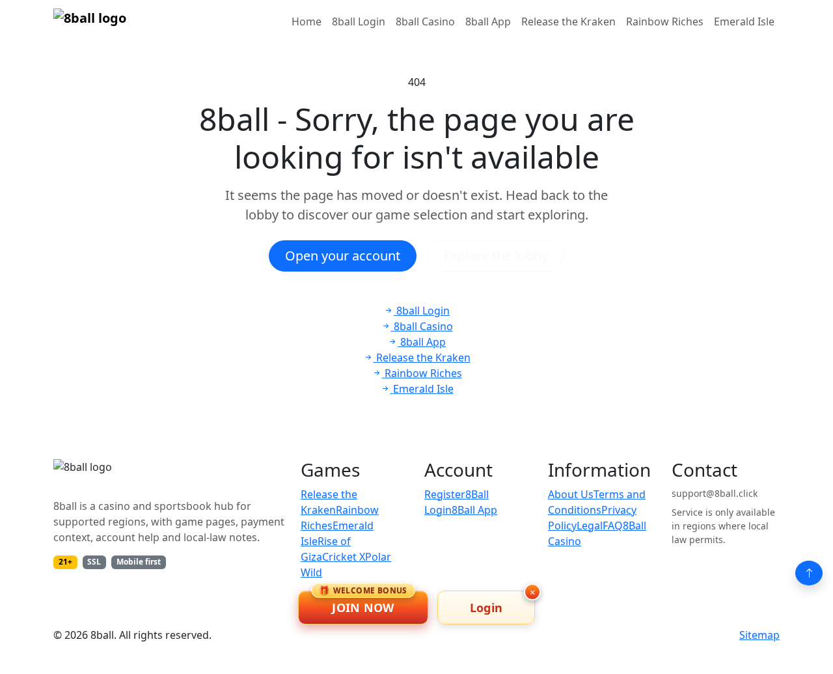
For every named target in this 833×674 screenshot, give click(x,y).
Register (444, 494)
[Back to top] (809, 573)
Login (486, 607)
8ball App (488, 21)
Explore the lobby (495, 255)
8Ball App (474, 510)
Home (306, 21)
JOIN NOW (363, 603)
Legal (590, 525)
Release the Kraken (568, 21)
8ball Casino (425, 21)
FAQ (613, 525)
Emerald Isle (744, 21)
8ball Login (358, 21)
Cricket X (343, 557)
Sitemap (759, 635)
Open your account (342, 255)
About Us (571, 494)
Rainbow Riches (664, 21)
